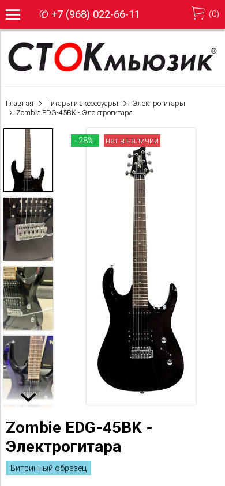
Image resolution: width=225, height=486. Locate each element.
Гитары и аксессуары (82, 103)
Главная (19, 103)
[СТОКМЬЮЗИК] (112, 70)
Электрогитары (158, 103)
